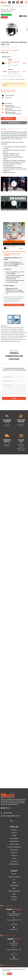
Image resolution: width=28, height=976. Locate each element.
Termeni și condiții (14, 844)
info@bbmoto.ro (14, 929)
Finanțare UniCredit (14, 864)
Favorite (14, 835)
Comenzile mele (14, 838)
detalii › (24, 63)
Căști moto (14, 874)
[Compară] (24, 118)
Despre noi (14, 855)
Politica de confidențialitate (14, 847)
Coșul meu (14, 832)
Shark (7, 9)
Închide (4, 973)
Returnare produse (14, 841)
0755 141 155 (14, 954)
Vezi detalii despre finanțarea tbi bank (14, 304)
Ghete (14, 888)
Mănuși (14, 882)
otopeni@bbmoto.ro (14, 959)
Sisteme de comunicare (14, 877)
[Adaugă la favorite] (19, 118)
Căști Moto (13, 9)
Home (2, 9)
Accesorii (14, 899)
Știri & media (14, 861)
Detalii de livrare (8, 118)
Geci (14, 879)
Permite (9, 973)
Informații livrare (14, 850)
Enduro (14, 894)
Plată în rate (14, 852)
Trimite (14, 398)
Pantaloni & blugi (14, 885)
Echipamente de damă (14, 891)
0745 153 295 (14, 924)
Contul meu (14, 830)
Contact (14, 858)
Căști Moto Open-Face (7, 11)
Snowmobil (14, 896)
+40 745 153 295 (7, 813)
